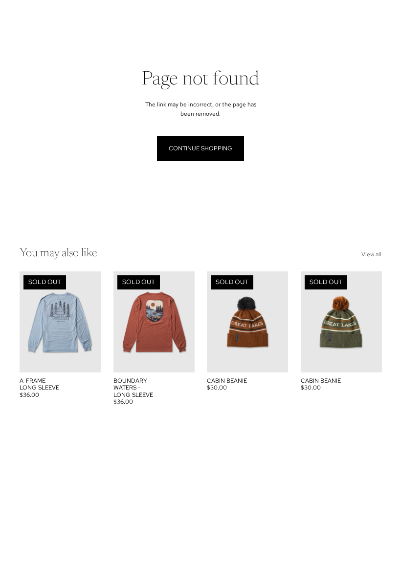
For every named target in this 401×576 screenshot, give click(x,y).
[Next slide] (92, 321)
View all (371, 254)
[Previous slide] (27, 321)
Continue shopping (200, 148)
